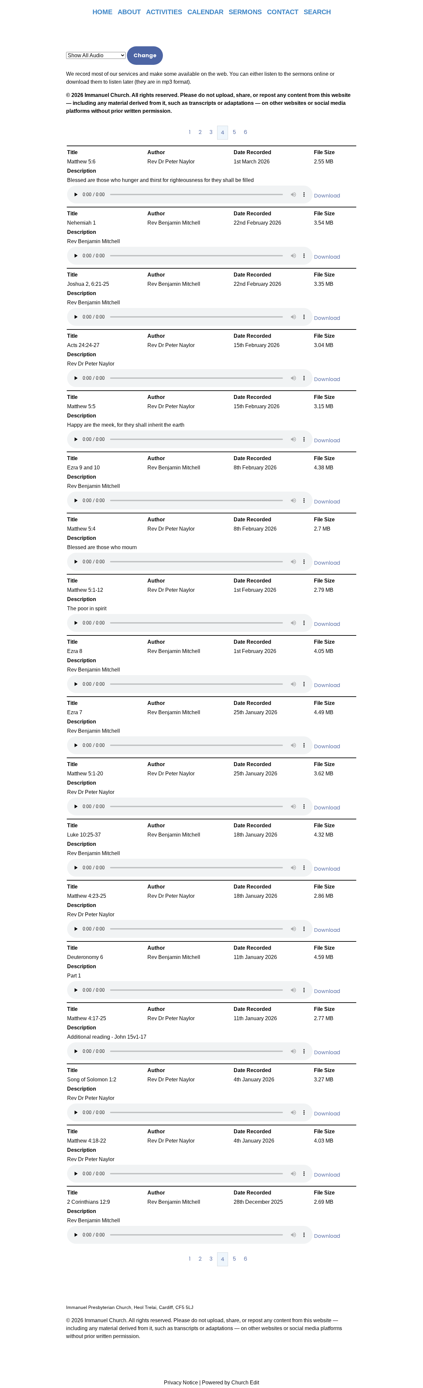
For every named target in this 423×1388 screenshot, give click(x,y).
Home (102, 12)
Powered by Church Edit (230, 1382)
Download (327, 195)
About (129, 12)
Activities (164, 12)
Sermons (245, 12)
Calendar (205, 12)
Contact (282, 12)
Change (145, 55)
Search (317, 12)
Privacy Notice (181, 1382)
